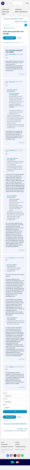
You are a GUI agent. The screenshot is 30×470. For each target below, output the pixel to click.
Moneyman (12, 81)
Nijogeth (11, 367)
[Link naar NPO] (17, 462)
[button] (23, 3)
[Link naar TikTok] (15, 455)
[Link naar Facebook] (7, 455)
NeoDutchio (10, 89)
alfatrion (11, 258)
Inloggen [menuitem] (24, 21)
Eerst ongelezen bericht (8, 42)
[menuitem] (20, 428)
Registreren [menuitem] (18, 21)
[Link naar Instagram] (11, 455)
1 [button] (9, 420)
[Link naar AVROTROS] (13, 462)
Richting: (4, 404)
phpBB (10, 430)
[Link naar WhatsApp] (22, 455)
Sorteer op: (5, 398)
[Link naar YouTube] (18, 455)
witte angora (12, 54)
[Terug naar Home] (2, 3)
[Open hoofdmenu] (27, 3)
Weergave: (5, 393)
